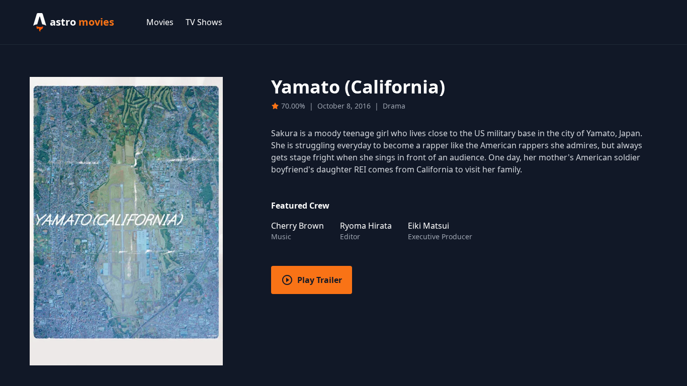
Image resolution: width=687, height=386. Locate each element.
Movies (160, 22)
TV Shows (204, 22)
